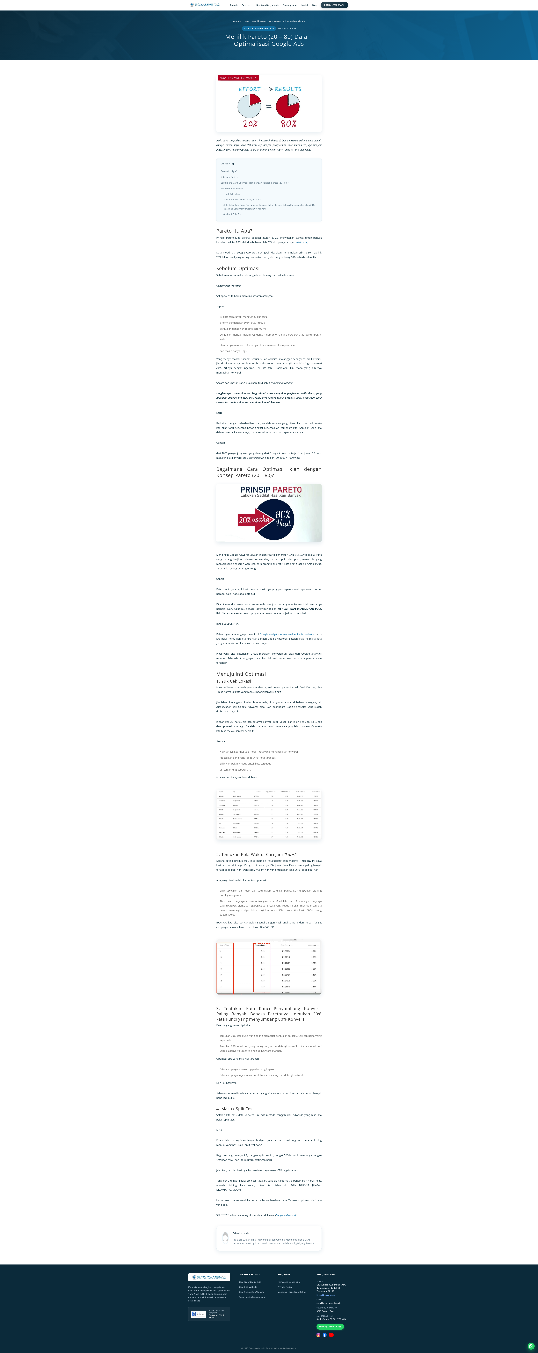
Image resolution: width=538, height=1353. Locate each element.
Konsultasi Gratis (334, 5)
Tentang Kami (290, 5)
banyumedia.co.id (286, 1215)
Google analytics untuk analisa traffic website (287, 634)
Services (246, 5)
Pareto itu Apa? (229, 171)
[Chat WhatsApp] (531, 1346)
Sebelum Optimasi (230, 177)
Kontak (304, 5)
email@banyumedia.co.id (328, 1303)
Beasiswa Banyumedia (267, 5)
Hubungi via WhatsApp (330, 1326)
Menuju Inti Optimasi (232, 188)
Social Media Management (252, 1297)
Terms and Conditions (289, 1282)
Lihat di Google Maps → (326, 1295)
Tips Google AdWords (262, 28)
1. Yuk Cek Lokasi (231, 194)
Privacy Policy (285, 1287)
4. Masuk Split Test (232, 214)
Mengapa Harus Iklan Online (292, 1292)
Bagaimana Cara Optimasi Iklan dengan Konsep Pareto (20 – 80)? (254, 182)
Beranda (233, 5)
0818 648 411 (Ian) (325, 1311)
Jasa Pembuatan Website (252, 1292)
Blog (314, 5)
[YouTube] (331, 1335)
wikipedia (302, 242)
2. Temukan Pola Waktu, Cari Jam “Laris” (242, 199)
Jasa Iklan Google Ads (250, 1282)
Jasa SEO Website (248, 1287)
